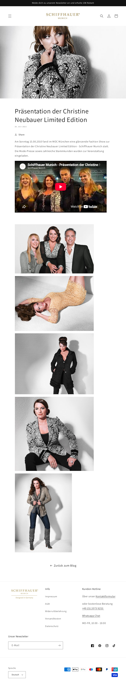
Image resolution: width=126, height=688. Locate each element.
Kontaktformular (105, 596)
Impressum (51, 596)
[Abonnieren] (59, 645)
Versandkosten (53, 618)
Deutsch (15, 674)
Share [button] (22, 134)
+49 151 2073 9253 (93, 608)
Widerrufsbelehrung (55, 611)
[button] (9, 16)
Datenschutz (52, 626)
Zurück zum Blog (65, 565)
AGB (47, 603)
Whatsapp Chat (91, 615)
